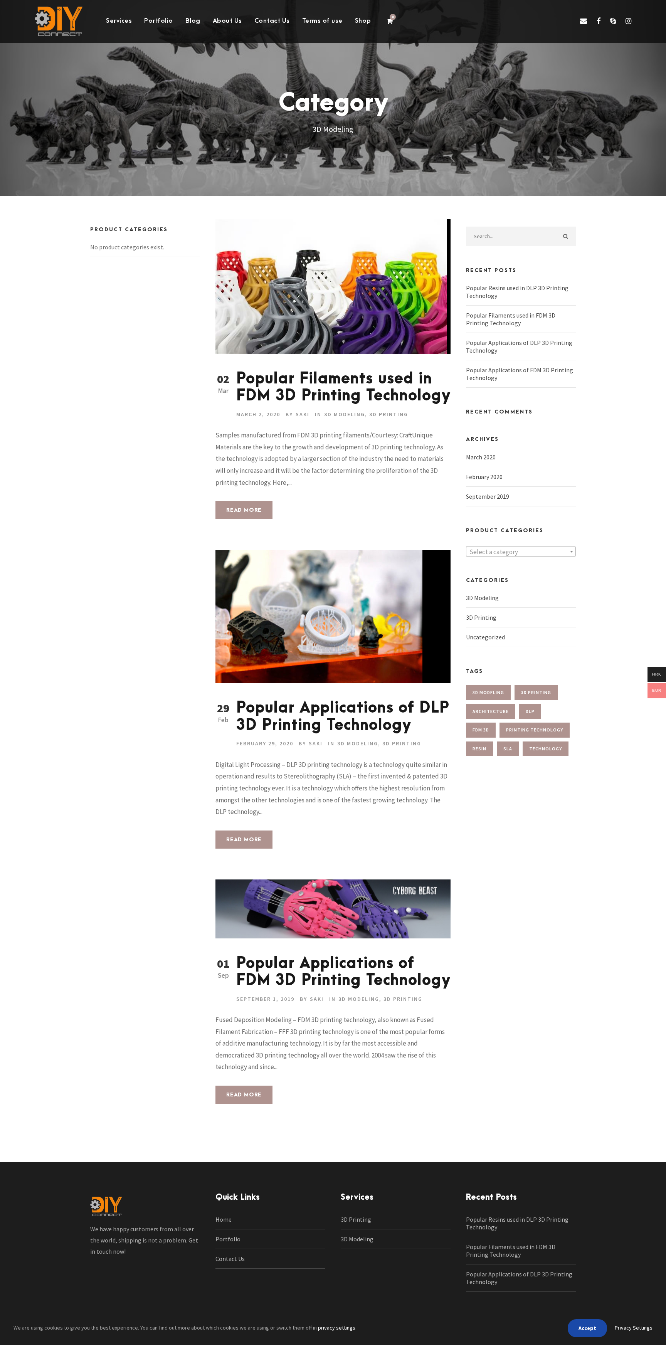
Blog (192, 20)
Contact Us (272, 20)
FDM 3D (481, 730)
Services (119, 20)
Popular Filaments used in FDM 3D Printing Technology (343, 387)
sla (507, 749)
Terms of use (322, 20)
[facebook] (598, 21)
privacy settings (336, 1327)
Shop (363, 20)
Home (223, 1219)
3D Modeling (344, 414)
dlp (530, 711)
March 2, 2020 (258, 414)
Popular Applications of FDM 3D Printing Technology (343, 972)
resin (479, 749)
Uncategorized (485, 637)
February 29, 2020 (264, 743)
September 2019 (487, 496)
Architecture (491, 711)
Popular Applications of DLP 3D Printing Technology (342, 716)
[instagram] (628, 21)
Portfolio (158, 20)
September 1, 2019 (265, 998)
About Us (227, 20)
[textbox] (520, 551)
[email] (583, 21)
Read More (244, 510)
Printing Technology (534, 730)
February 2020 (484, 477)
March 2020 (481, 457)
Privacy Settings (634, 1327)
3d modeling (488, 692)
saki (302, 414)
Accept (587, 1328)
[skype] (613, 21)
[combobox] (521, 551)
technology (545, 749)
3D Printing (388, 414)
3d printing (536, 692)
